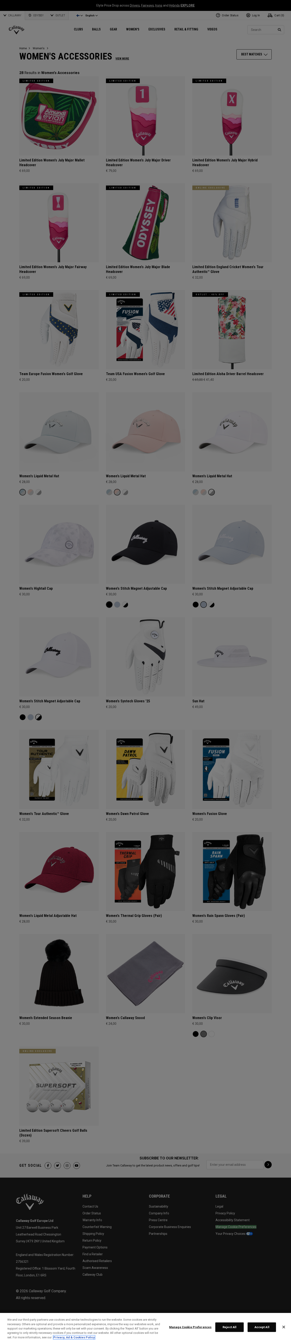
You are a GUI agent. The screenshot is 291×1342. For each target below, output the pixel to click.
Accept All (261, 1327)
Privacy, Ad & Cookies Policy (74, 1337)
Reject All (229, 1327)
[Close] (284, 1327)
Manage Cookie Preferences (190, 1327)
